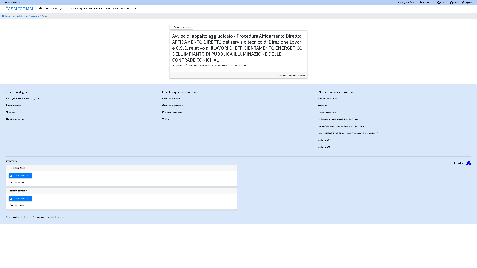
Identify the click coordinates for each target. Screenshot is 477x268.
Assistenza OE (324, 140)
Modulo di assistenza (21, 175)
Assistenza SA (324, 147)
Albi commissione (329, 98)
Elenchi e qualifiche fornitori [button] (85, 8)
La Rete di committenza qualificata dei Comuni (338, 119)
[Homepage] (19, 8)
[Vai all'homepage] (40, 8)
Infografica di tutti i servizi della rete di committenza (341, 126)
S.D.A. (166, 119)
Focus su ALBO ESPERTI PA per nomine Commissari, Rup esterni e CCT (348, 133)
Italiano (426, 2)
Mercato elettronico (173, 112)
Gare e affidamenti (20, 16)
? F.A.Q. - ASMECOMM (327, 112)
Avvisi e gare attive (16, 119)
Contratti (12, 112)
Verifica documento (56, 217)
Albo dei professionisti (174, 105)
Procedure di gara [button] (55, 8)
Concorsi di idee (14, 105)
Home (7, 16)
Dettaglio (35, 16)
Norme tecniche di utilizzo (17, 217)
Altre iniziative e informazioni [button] (121, 8)
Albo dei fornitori (172, 98)
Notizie (324, 105)
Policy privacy (38, 217)
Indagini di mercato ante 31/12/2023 (23, 98)
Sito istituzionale (12, 2)
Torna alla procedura (182, 27)
